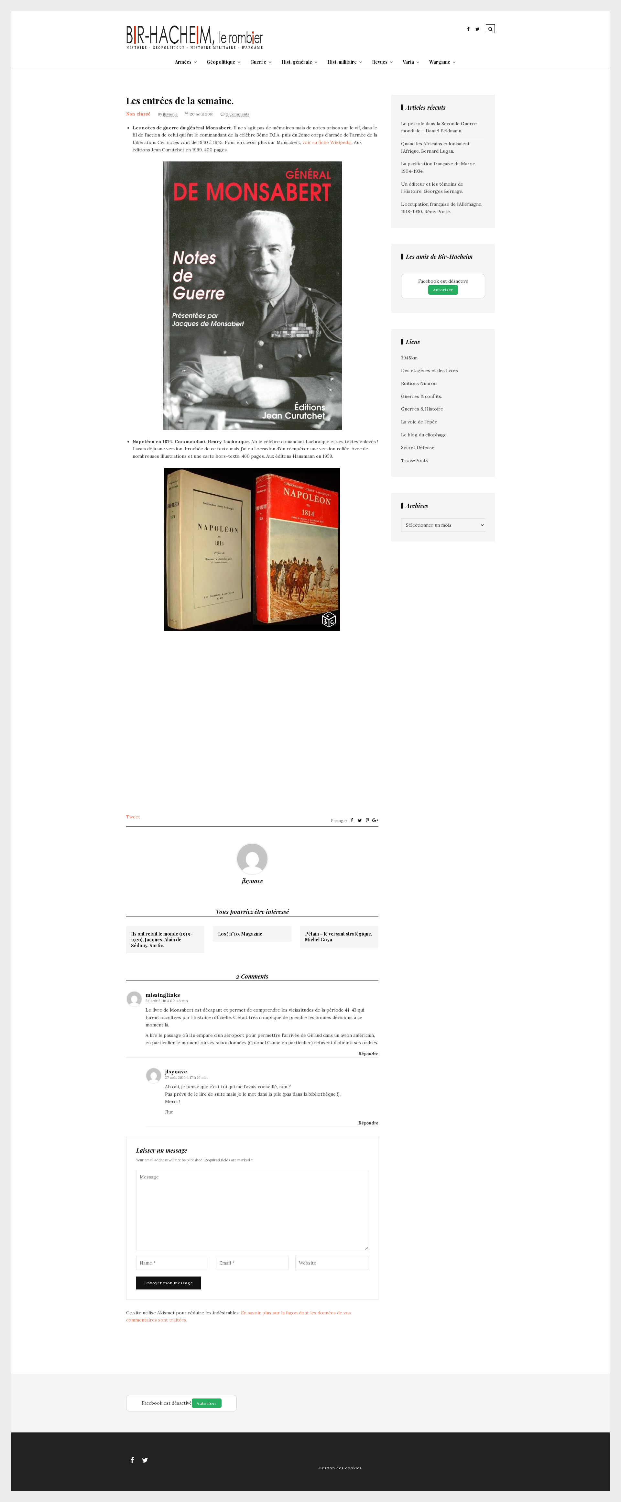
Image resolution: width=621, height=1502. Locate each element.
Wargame (439, 62)
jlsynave (170, 114)
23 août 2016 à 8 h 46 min (167, 1001)
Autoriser (443, 289)
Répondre (368, 1054)
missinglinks (163, 995)
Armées (183, 62)
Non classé (138, 114)
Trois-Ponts (414, 460)
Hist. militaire (342, 62)
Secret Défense (417, 447)
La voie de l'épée (419, 422)
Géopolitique (221, 62)
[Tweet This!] (359, 820)
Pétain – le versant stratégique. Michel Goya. (338, 937)
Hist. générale (296, 62)
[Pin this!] (367, 820)
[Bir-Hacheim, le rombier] (195, 48)
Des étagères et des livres (429, 370)
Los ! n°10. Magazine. (241, 934)
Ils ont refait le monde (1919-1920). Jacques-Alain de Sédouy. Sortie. (162, 939)
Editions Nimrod (419, 383)
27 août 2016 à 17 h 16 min (186, 1077)
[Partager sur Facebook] (352, 820)
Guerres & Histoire (422, 409)
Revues (379, 62)
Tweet (133, 817)
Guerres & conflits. (421, 396)
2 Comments (237, 114)
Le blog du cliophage (424, 435)
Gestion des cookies (340, 1467)
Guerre (258, 62)
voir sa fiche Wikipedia (327, 142)
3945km (409, 358)
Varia (408, 62)
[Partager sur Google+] (375, 820)
